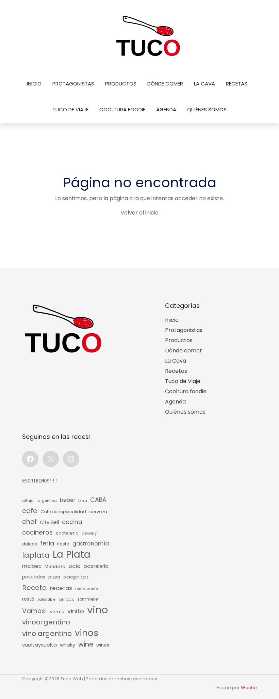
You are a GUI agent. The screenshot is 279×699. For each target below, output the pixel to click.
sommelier (88, 599)
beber (67, 500)
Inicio (34, 83)
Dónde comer (165, 83)
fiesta (63, 544)
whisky (67, 644)
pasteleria (96, 566)
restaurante (86, 588)
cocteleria (67, 533)
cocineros (37, 532)
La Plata (72, 554)
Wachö (249, 687)
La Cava (204, 83)
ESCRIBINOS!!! (40, 480)
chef (29, 521)
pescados (33, 577)
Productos (120, 83)
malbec (32, 566)
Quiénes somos (207, 109)
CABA (98, 500)
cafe (29, 510)
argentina (47, 500)
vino (97, 610)
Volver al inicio (139, 213)
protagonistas (75, 577)
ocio (74, 566)
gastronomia (90, 543)
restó (28, 599)
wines (102, 645)
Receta (34, 587)
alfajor (28, 500)
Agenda (166, 109)
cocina (72, 522)
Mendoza (55, 566)
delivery (89, 533)
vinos (86, 633)
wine (85, 644)
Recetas (236, 83)
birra (82, 500)
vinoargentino (46, 622)
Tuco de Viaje (70, 109)
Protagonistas (73, 83)
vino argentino (47, 633)
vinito (75, 611)
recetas (61, 588)
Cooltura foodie (122, 109)
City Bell (49, 522)
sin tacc (66, 599)
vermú (57, 611)
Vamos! (34, 611)
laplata (36, 555)
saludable (46, 599)
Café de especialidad (63, 511)
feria (47, 543)
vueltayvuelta (39, 644)
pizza (54, 577)
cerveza (98, 511)
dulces (29, 544)
